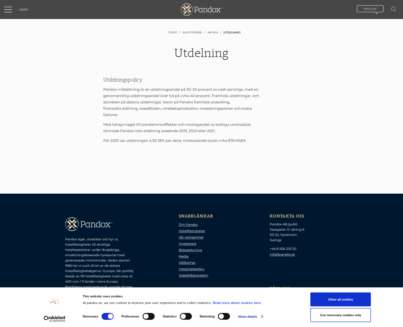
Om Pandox (188, 225)
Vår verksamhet (191, 237)
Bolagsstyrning (190, 250)
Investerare (187, 244)
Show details (247, 316)
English (370, 8)
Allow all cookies (340, 299)
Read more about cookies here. (237, 303)
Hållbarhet (187, 263)
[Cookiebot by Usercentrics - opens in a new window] (54, 319)
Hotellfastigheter (192, 231)
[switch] (149, 316)
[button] (8, 9)
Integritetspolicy (191, 269)
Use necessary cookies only (340, 315)
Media (183, 256)
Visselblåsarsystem (193, 275)
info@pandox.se (282, 254)
